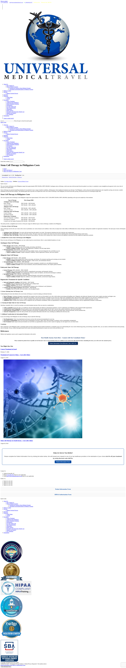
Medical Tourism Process (12, 134)
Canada (8, 139)
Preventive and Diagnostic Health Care (15, 152)
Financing (6, 136)
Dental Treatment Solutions (12, 144)
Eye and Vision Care (11, 147)
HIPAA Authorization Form (63, 494)
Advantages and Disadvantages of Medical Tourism (21, 130)
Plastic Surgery (9, 151)
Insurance (6, 135)
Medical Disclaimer (13, 177)
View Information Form (6, 666)
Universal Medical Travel (23, 181)
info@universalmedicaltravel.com (16, 2)
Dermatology (9, 145)
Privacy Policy (4, 538)
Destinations (6, 156)
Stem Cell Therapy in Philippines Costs (13, 171)
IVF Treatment (9, 155)
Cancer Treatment (10, 142)
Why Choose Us (10, 126)
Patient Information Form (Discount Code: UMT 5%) (63, 343)
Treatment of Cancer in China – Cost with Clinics (15, 355)
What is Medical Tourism (12, 127)
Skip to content (4, 1)
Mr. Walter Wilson (8, 181)
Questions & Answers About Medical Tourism (20, 128)
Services (5, 132)
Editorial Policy (5, 177)
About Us (6, 124)
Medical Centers (7, 131)
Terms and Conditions (6, 540)
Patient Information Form (63, 461)
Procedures (6, 140)
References (19, 177)
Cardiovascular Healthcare (12, 143)
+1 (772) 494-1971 (4, 2)
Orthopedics (9, 149)
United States (9, 138)
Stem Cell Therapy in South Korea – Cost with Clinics (17, 440)
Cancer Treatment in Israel (9, 349)
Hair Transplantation (11, 148)
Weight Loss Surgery (11, 153)
